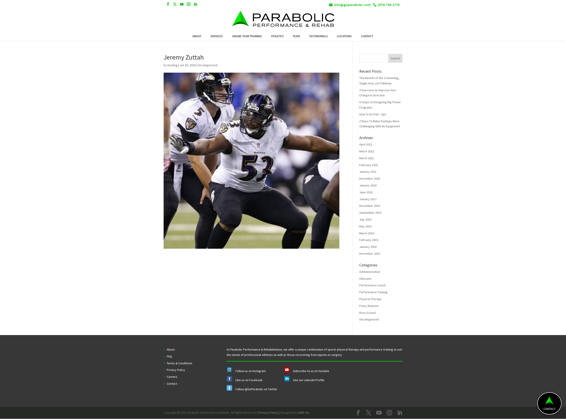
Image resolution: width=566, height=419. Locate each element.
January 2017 (368, 199)
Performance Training (373, 292)
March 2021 (366, 158)
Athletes (277, 36)
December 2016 (369, 206)
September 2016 (370, 213)
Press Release (369, 306)
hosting (173, 65)
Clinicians (365, 279)
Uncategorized (369, 319)
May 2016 (365, 226)
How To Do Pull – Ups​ (372, 114)
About (196, 36)
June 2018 (366, 192)
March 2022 (366, 151)
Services (216, 36)
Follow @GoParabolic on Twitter (256, 389)
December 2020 (369, 178)
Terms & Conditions (179, 363)
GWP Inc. (304, 413)
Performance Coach (372, 285)
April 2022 (365, 144)
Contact (367, 36)
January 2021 (368, 172)
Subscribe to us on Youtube (311, 371)
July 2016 (365, 219)
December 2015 (369, 254)
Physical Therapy (370, 299)
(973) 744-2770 (389, 4)
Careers (172, 377)
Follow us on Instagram (250, 371)
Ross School (367, 313)
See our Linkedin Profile (308, 380)
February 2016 (368, 240)
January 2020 (368, 185)
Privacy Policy (176, 370)
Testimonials (318, 36)
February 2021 (368, 165)
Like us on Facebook (248, 380)
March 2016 (366, 233)
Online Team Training (247, 36)
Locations (344, 36)
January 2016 (368, 247)
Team (296, 36)
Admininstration (369, 272)
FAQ (169, 356)
